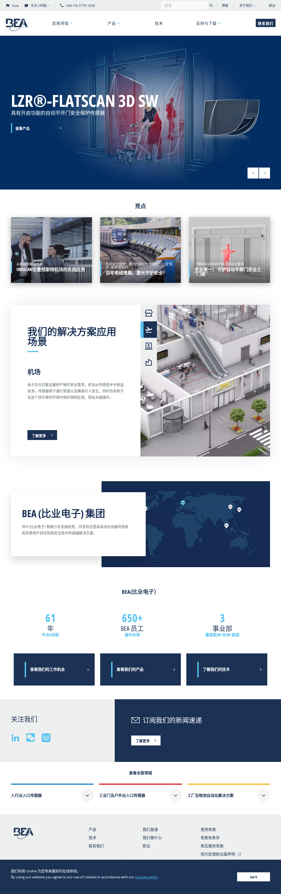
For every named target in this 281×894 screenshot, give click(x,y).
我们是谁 (150, 829)
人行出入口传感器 (26, 795)
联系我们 (265, 23)
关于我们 (245, 5)
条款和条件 (210, 837)
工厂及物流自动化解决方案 (210, 795)
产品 (112, 23)
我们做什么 (152, 837)
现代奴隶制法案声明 (218, 854)
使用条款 (208, 829)
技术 (159, 23)
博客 (225, 5)
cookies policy (146, 876)
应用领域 (60, 23)
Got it (253, 876)
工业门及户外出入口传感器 (122, 795)
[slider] (140, 113)
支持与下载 (206, 23)
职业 (272, 5)
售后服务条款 (212, 845)
